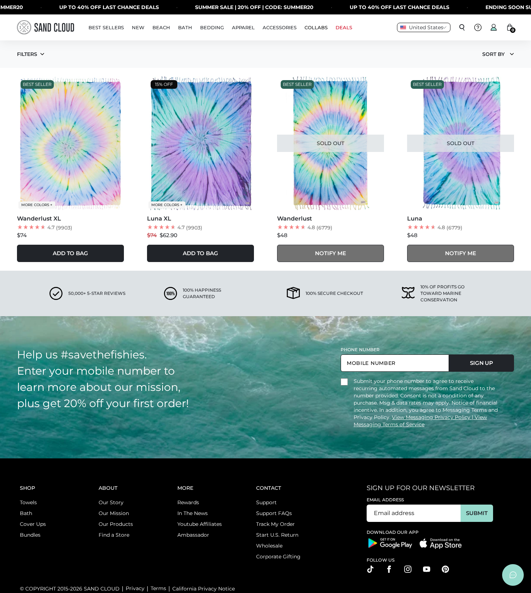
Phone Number (360, 349)
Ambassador (193, 535)
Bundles (30, 535)
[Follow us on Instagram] (407, 569)
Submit (476, 513)
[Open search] (462, 27)
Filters (27, 54)
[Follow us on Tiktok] (370, 569)
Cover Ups (33, 524)
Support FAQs (274, 513)
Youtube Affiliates (199, 524)
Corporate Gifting (278, 556)
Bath (26, 513)
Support (266, 502)
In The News (192, 513)
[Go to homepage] (45, 27)
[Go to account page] (493, 27)
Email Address (385, 499)
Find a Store (114, 535)
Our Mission (114, 513)
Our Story (111, 502)
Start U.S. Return (277, 535)
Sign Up (481, 362)
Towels (28, 502)
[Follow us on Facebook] (389, 569)
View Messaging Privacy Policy (432, 417)
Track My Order (275, 524)
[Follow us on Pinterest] (445, 569)
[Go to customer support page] (478, 27)
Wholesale (269, 545)
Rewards (188, 502)
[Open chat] (513, 575)
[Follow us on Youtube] (426, 569)
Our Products (116, 524)
